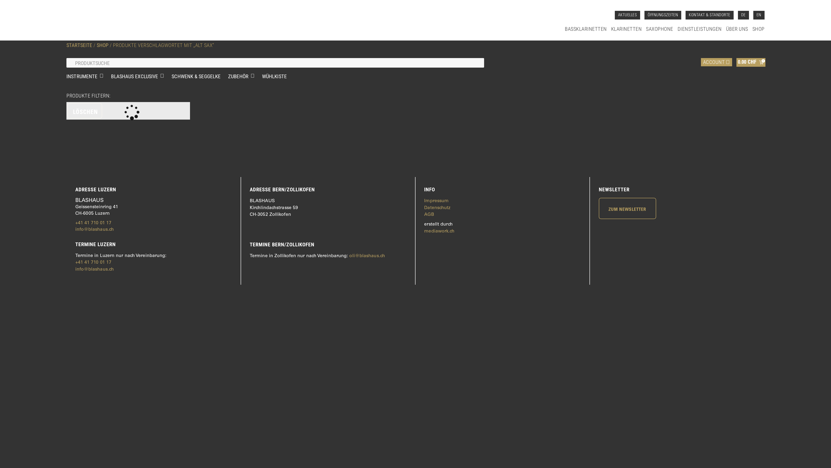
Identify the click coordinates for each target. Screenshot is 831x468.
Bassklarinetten (586, 29)
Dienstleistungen (700, 29)
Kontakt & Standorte (709, 15)
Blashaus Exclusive (134, 76)
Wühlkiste (274, 76)
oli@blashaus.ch (367, 256)
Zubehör (238, 76)
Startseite (79, 45)
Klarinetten (626, 29)
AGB (429, 215)
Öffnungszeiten (663, 15)
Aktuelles (627, 15)
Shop (758, 29)
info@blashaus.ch (94, 230)
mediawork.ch (439, 231)
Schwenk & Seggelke (196, 76)
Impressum (436, 201)
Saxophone (659, 29)
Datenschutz (437, 208)
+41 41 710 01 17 (93, 223)
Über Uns (737, 29)
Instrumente (81, 76)
